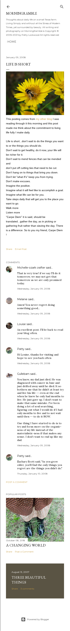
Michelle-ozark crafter (31, 267)
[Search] (62, 6)
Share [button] (9, 249)
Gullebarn (23, 374)
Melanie (22, 299)
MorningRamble (21, 13)
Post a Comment (16, 482)
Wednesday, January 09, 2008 (33, 288)
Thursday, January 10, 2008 (32, 473)
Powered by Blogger (38, 619)
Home (11, 41)
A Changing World (26, 545)
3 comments (27, 588)
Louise (21, 324)
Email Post (21, 249)
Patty (20, 349)
